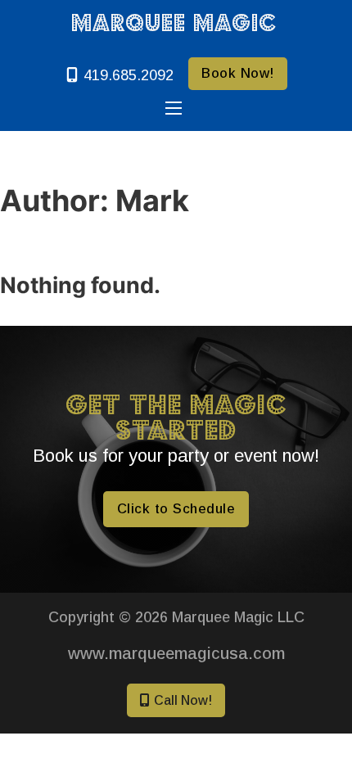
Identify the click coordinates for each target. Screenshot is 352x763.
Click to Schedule (176, 508)
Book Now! (237, 72)
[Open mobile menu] (173, 108)
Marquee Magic (174, 22)
